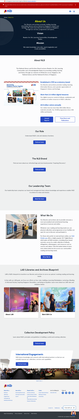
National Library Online (32, 394)
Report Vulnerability (8, 413)
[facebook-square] (66, 394)
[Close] (77, 4)
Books (5, 392)
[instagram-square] (70, 394)
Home (5, 17)
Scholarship (41, 396)
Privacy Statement (18, 413)
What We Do (46, 257)
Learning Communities (20, 394)
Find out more (39, 142)
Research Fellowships (31, 401)
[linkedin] (63, 394)
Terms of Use (26, 413)
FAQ (62, 407)
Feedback (57, 407)
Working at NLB (42, 394)
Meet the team (39, 199)
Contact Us (50, 407)
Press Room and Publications (65, 119)
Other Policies (34, 413)
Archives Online (30, 392)
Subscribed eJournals (31, 399)
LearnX (17, 396)
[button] (70, 11)
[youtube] (73, 394)
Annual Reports (46, 119)
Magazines (6, 396)
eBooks (5, 394)
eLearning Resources (20, 392)
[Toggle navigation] (74, 11)
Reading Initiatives (8, 400)
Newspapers (6, 398)
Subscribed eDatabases (31, 396)
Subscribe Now (53, 392)
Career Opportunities (43, 392)
